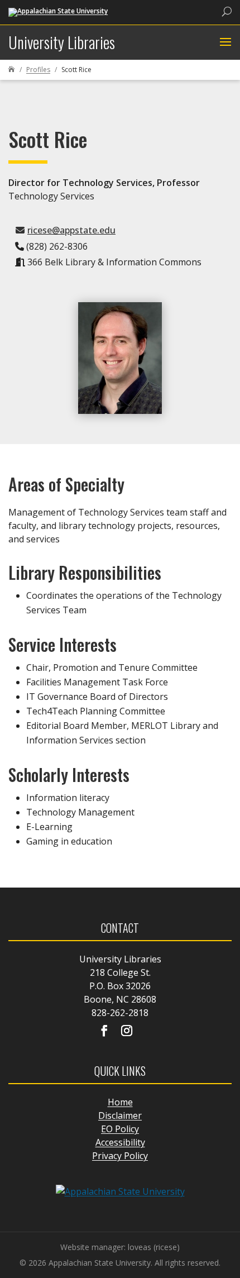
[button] (224, 42)
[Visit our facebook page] (104, 1031)
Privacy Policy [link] (120, 1156)
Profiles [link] (38, 69)
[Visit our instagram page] (126, 1031)
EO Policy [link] (120, 1129)
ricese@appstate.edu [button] (71, 230)
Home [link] (120, 1102)
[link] (58, 11)
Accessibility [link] (120, 1142)
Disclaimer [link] (120, 1115)
